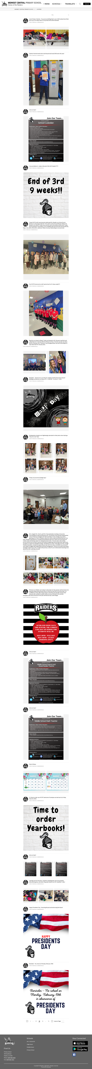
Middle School (30, 1047)
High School (30, 1044)
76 (48, 1021)
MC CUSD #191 (31, 1041)
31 (42, 1021)
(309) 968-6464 (11, 1057)
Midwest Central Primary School (24, 9)
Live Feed (39, 9)
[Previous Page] (27, 1021)
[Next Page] (52, 1021)
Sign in (87, 4)
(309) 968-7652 (10, 1059)
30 (39, 1021)
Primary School (30, 1050)
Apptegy (49, 1067)
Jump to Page (57, 1021)
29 (36, 1021)
